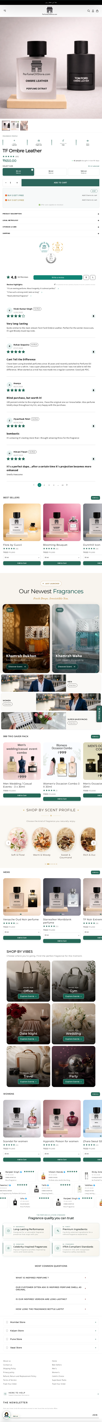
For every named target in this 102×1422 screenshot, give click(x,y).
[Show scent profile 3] (49, 864)
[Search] (89, 11)
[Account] (93, 11)
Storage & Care (9, 227)
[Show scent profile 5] (54, 864)
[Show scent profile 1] (45, 864)
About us (7, 1361)
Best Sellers (57, 1365)
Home (54, 1361)
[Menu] (5, 11)
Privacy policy (8, 1372)
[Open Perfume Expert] (6, 1415)
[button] (97, 11)
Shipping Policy (9, 1368)
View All (95, 498)
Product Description (12, 214)
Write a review (58, 277)
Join (94, 1415)
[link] (22, 536)
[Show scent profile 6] (56, 864)
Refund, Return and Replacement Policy (19, 1376)
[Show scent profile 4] (51, 864)
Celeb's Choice (58, 1376)
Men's (54, 1368)
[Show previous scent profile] (8, 843)
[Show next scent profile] (93, 843)
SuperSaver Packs (59, 1380)
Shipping (6, 233)
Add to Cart (21, 563)
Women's (56, 1372)
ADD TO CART (60, 183)
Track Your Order (10, 1384)
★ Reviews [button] (99, 714)
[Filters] (86, 277)
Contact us (7, 1365)
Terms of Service (9, 1380)
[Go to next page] (67, 485)
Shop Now (72, 685)
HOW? (94, 191)
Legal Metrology (10, 220)
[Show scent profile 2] (47, 864)
